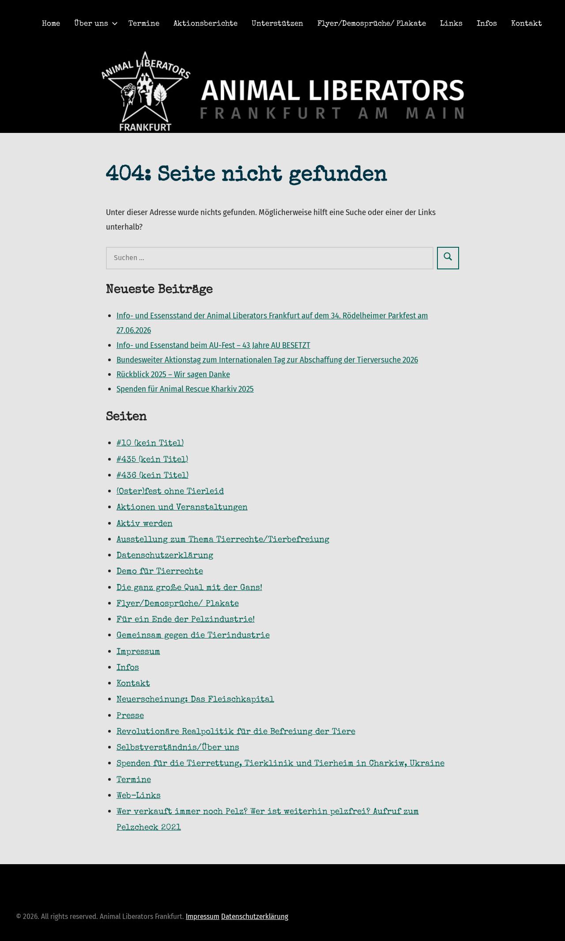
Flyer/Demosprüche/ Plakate (371, 24)
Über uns (91, 24)
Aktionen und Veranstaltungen (182, 508)
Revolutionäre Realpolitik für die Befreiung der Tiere (236, 732)
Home (51, 24)
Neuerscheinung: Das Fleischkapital (195, 700)
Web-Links (139, 796)
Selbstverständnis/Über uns (178, 748)
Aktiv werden (145, 524)
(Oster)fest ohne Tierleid (170, 492)
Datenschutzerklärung (254, 916)
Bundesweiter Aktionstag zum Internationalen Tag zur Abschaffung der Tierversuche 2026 (267, 360)
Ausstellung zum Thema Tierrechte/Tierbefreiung (223, 540)
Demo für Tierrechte (160, 572)
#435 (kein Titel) (152, 460)
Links (451, 24)
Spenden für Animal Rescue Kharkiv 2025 (185, 389)
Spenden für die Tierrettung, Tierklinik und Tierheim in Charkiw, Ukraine (280, 764)
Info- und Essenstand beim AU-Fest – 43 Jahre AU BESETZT (213, 345)
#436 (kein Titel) (152, 476)
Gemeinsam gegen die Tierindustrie (193, 636)
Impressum (138, 652)
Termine (143, 24)
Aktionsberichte (205, 24)
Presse (130, 716)
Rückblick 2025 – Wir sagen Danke (173, 374)
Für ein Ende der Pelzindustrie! (186, 620)
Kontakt (526, 24)
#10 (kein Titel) (150, 444)
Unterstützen (277, 24)
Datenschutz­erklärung (165, 556)
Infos (487, 24)
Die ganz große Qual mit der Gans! (189, 588)
